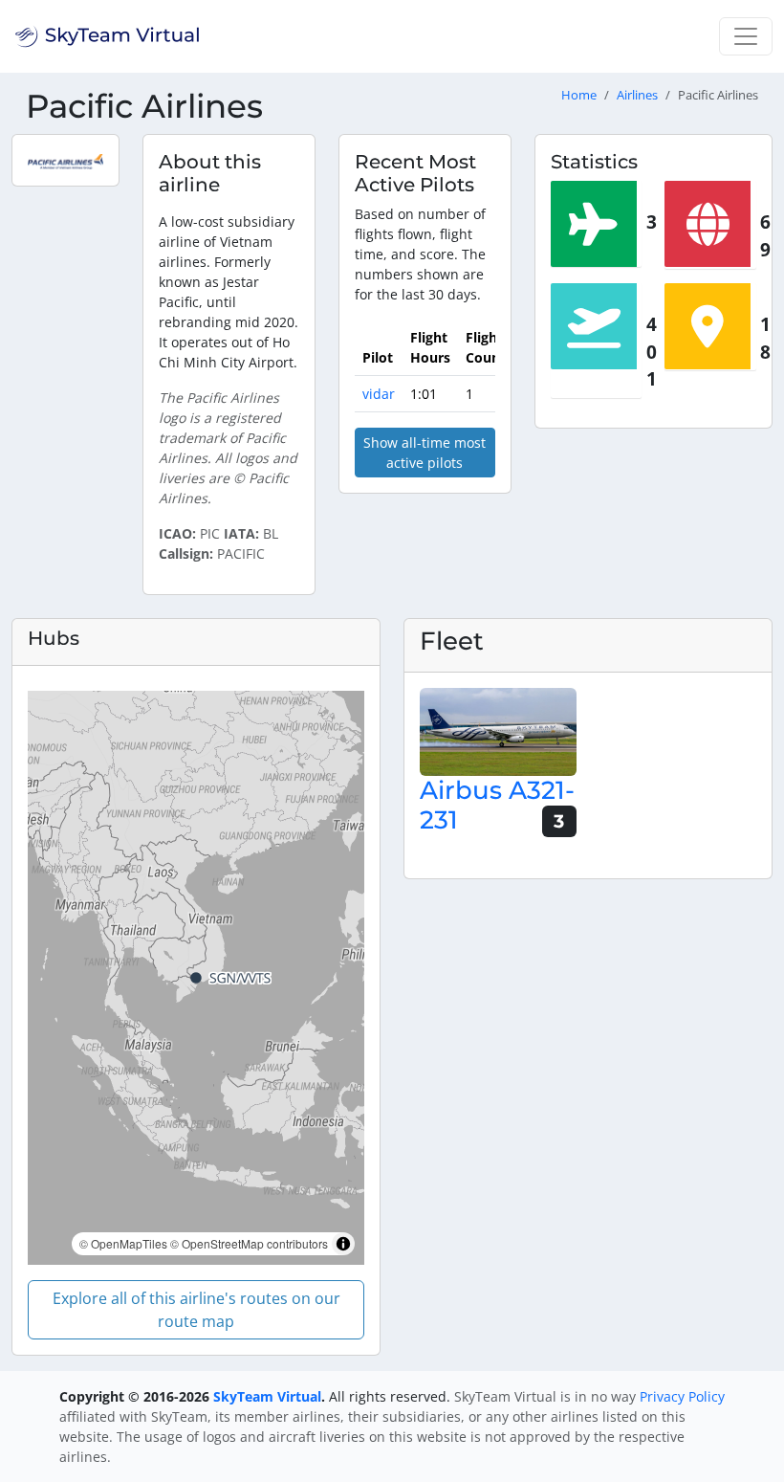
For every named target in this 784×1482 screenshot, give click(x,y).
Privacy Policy (682, 1396)
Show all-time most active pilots (424, 452)
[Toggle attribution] (343, 1243)
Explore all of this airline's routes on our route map (196, 1310)
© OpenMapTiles (123, 1243)
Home (579, 95)
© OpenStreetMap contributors (249, 1243)
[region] (196, 978)
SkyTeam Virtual (267, 1396)
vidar (378, 394)
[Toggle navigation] (746, 36)
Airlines (637, 95)
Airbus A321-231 (497, 804)
